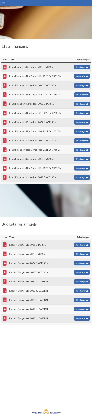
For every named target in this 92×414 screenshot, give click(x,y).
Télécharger (81, 67)
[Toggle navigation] (3, 3)
